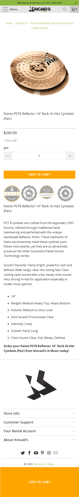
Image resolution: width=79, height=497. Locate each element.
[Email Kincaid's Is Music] (55, 453)
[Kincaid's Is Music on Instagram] (49, 453)
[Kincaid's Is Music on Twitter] (23, 453)
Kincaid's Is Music (44, 464)
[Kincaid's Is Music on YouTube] (36, 453)
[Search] (66, 9)
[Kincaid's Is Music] (39, 9)
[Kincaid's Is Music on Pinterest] (42, 453)
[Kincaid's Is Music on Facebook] (29, 453)
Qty (6, 148)
